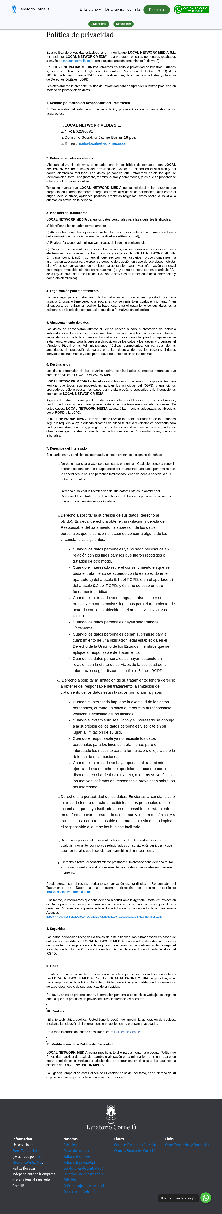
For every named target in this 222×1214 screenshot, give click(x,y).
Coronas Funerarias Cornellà (135, 1145)
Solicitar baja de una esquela (84, 1186)
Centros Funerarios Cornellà (134, 1151)
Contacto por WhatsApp (81, 1192)
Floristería (156, 10)
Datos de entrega (76, 1151)
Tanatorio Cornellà (34, 9)
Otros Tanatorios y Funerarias (187, 1145)
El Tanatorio (89, 10)
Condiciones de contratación (84, 1168)
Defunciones (114, 10)
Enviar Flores (98, 23)
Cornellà (133, 10)
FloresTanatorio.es (25, 1151)
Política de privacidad (79, 1163)
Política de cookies (76, 1157)
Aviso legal (71, 1145)
